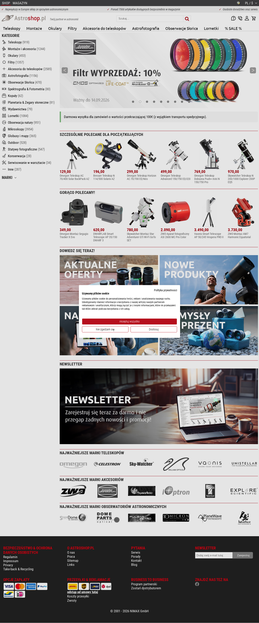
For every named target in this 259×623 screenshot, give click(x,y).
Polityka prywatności (165, 290)
